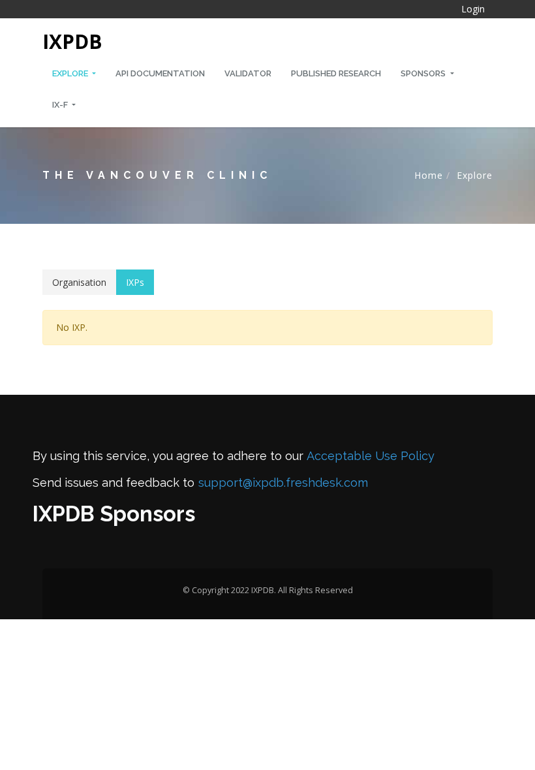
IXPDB (72, 41)
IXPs (135, 282)
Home (428, 175)
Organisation (79, 282)
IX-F (61, 105)
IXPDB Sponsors (114, 514)
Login (473, 9)
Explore (71, 73)
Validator (247, 73)
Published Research (336, 73)
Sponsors (424, 73)
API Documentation (160, 73)
